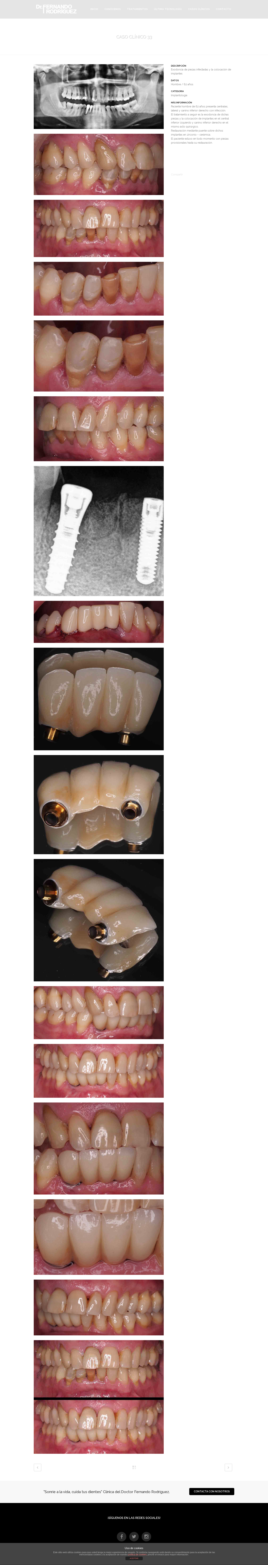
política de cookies (137, 1554)
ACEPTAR (134, 1558)
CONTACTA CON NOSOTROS (212, 1491)
